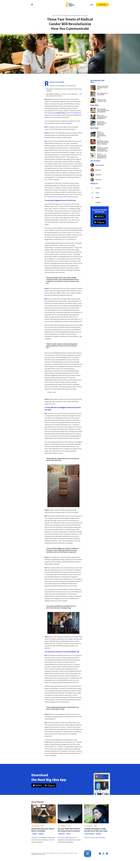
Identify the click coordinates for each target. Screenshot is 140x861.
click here (69, 123)
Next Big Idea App (34, 853)
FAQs (48, 853)
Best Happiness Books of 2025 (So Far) (63, 200)
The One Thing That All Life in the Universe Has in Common (69, 830)
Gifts (40, 853)
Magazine (54, 15)
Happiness (41, 833)
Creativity (34, 833)
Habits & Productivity (89, 833)
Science (68, 833)
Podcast (44, 853)
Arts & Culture (61, 833)
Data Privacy (71, 853)
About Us (56, 853)
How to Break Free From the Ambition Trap (65, 652)
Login (91, 4)
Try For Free (102, 4)
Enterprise (52, 853)
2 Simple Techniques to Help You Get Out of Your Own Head (95, 830)
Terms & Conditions (63, 853)
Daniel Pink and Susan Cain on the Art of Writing (42, 830)
